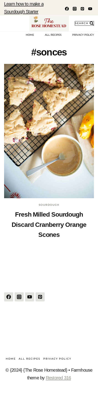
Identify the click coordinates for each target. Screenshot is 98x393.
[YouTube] (90, 9)
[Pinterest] (82, 9)
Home (30, 34)
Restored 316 (58, 377)
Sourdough (49, 204)
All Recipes (53, 34)
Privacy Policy (83, 34)
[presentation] (49, 131)
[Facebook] (67, 9)
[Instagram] (74, 9)
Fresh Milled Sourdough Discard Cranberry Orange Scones (49, 224)
